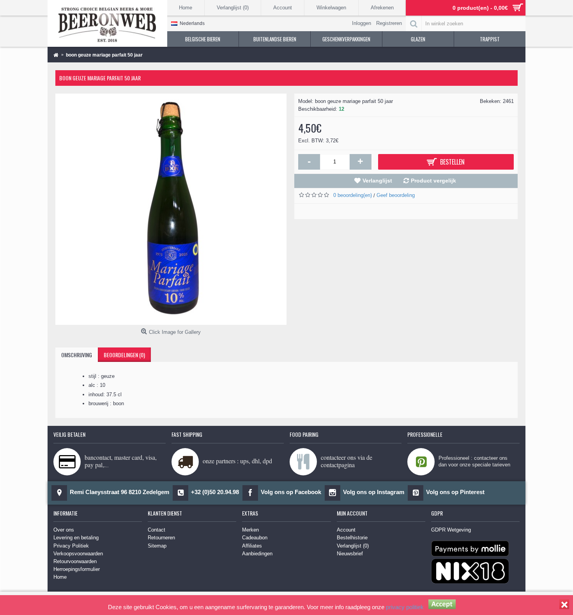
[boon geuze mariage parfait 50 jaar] (170, 209)
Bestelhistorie (352, 538)
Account (346, 530)
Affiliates (252, 546)
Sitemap (157, 546)
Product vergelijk (433, 180)
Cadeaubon (254, 538)
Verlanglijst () (353, 546)
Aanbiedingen (257, 554)
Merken (250, 530)
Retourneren (161, 538)
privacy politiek (405, 607)
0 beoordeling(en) (352, 195)
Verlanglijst (377, 180)
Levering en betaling (76, 538)
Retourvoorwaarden (75, 561)
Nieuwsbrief (350, 554)
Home (60, 577)
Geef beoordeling (396, 195)
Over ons (63, 530)
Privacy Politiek (71, 546)
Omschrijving (76, 355)
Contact (156, 530)
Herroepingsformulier (76, 569)
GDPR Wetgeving (451, 530)
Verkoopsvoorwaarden (78, 554)
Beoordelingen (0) (124, 355)
